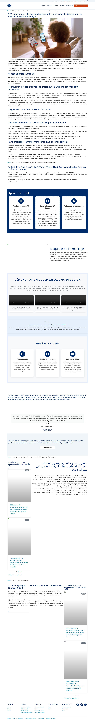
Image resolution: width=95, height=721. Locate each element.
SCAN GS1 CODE (61, 325)
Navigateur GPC (74, 0)
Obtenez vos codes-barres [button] (81, 5)
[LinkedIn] (85, 704)
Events (50, 708)
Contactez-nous (83, 0)
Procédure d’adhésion (26, 707)
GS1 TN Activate (24, 710)
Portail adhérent (66, 0)
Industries (62, 5)
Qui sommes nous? (66, 707)
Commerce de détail (39, 707)
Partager (9, 710)
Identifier (9, 707)
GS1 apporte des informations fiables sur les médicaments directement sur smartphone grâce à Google (19, 509)
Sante (36, 708)
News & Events (69, 5)
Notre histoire (65, 708)
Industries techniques (39, 712)
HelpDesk (9, 718)
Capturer (9, 708)
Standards (49, 5)
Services (56, 5)
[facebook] (77, 704)
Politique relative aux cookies (30, 718)
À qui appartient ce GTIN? (26, 712)
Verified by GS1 (24, 708)
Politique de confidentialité (18, 718)
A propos (43, 5)
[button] (9, 422)
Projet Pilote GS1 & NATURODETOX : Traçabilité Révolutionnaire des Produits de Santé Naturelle (19, 562)
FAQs (63, 710)
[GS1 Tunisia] (10, 5)
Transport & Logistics (39, 710)
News (50, 707)
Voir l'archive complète (14, 575)
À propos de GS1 (67, 704)
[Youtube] (81, 704)
